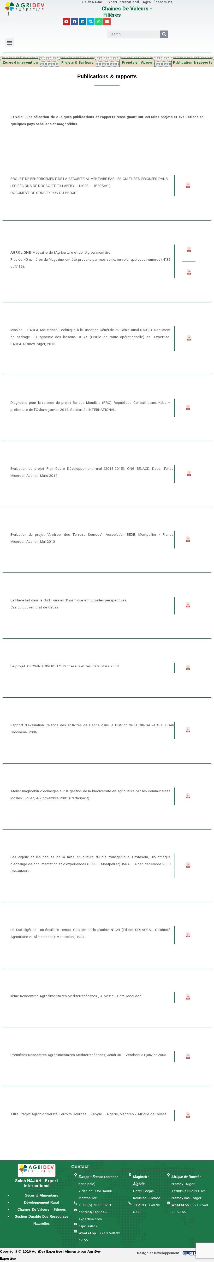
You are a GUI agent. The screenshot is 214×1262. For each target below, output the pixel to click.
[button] (9, 38)
